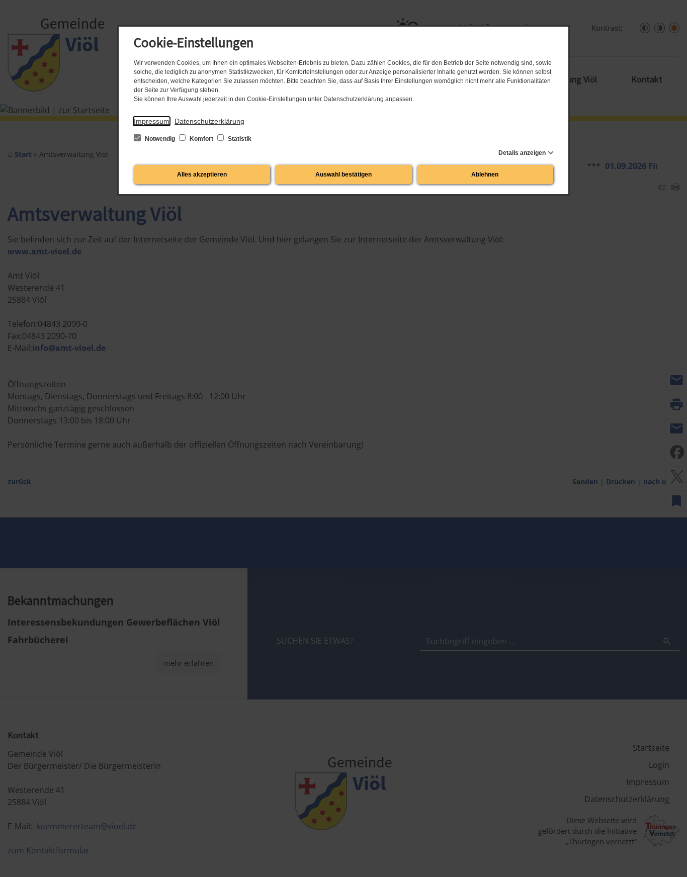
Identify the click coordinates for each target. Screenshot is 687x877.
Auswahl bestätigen (343, 174)
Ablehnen (484, 174)
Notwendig (160, 138)
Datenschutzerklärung (209, 121)
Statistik (238, 138)
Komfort (201, 138)
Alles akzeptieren (202, 174)
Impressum (151, 121)
